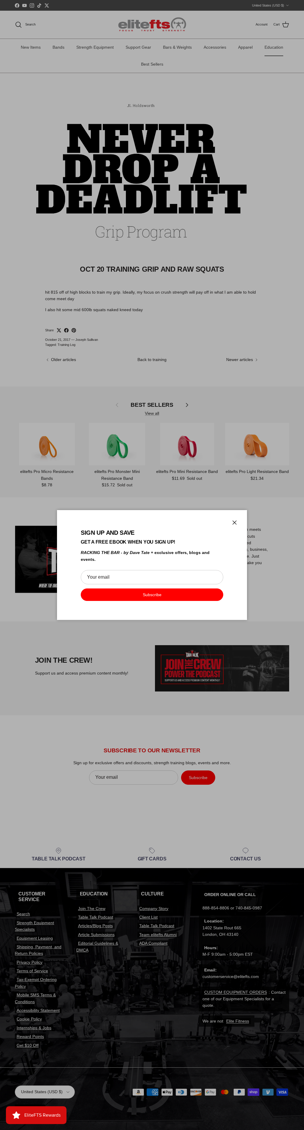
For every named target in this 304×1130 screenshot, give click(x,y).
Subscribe (152, 594)
